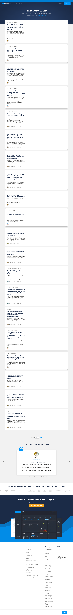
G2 (23, 548)
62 (33, 432)
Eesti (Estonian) (47, 588)
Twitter (15, 548)
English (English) (47, 563)
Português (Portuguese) (49, 576)
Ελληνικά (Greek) (48, 587)
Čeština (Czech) (47, 584)
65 (38, 432)
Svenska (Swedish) (48, 577)
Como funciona (21, 3)
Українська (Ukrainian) (49, 603)
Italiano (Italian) (47, 569)
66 (40, 432)
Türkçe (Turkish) (47, 579)
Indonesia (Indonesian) (48, 593)
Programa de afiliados (30, 567)
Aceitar (64, 612)
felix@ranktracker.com (61, 558)
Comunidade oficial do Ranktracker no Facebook (11, 548)
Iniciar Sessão (60, 3)
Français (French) (48, 568)
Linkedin (19, 548)
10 (41, 476)
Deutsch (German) (48, 565)
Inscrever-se (67, 3)
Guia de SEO (28, 572)
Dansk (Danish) (47, 585)
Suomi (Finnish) (47, 590)
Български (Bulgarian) (48, 582)
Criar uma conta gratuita (36, 505)
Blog (30, 3)
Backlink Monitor (29, 555)
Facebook (3, 548)
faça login (33, 508)
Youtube (7, 548)
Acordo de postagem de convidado (32, 575)
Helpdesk (46, 559)
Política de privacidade (48, 549)
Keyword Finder (29, 549)
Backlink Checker (29, 553)
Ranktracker (6, 3)
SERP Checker (28, 550)
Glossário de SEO (29, 570)
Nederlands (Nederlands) (49, 573)
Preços (26, 3)
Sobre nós (59, 549)
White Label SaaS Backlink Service (32, 564)
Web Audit (28, 552)
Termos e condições (48, 547)
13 (46, 476)
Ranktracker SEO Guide (42, 15)
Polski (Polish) (47, 574)
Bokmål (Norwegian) (48, 606)
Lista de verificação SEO (30, 557)
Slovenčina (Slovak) (48, 599)
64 (36, 432)
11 (43, 476)
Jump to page (33, 437)
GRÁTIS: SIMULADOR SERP (31, 560)
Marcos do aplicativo (48, 558)
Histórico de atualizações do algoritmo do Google (34, 577)
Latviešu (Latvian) (48, 596)
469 (44, 432)
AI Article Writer (29, 558)
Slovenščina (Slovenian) (49, 601)
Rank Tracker (28, 547)
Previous (27, 432)
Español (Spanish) (48, 566)
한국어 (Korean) (47, 604)
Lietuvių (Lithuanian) (48, 595)
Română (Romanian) (48, 598)
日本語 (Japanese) (48, 571)
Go (40, 437)
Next (46, 432)
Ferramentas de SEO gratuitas (31, 573)
